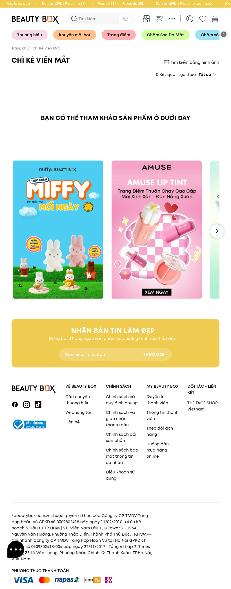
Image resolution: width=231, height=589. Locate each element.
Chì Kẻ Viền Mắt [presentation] (46, 48)
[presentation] (37, 18)
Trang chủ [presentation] (20, 48)
